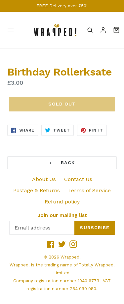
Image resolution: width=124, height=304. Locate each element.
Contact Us (78, 179)
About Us (44, 179)
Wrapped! (71, 257)
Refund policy (62, 201)
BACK (67, 162)
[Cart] (116, 30)
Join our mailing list (62, 215)
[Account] (103, 30)
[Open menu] (10, 30)
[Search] (90, 30)
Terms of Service (89, 190)
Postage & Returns (36, 190)
